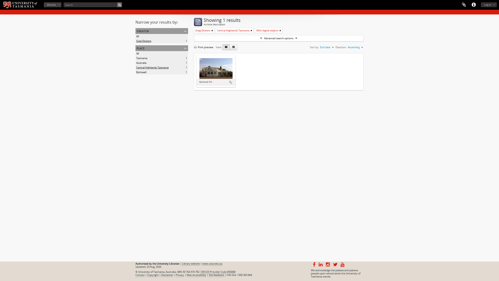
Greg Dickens (143, 41)
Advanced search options (278, 38)
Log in (487, 4)
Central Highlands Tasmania (152, 67)
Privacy (180, 275)
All (137, 36)
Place (141, 48)
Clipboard (464, 5)
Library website (191, 263)
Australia (141, 63)
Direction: (341, 47)
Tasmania (141, 58)
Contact (140, 275)
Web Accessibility (196, 275)
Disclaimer (167, 275)
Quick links (474, 5)
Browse (51, 4)
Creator (143, 30)
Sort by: (314, 47)
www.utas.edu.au (212, 263)
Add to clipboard (231, 82)
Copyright (153, 275)
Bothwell (141, 72)
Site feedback (216, 275)
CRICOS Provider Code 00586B (218, 272)
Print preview (205, 47)
